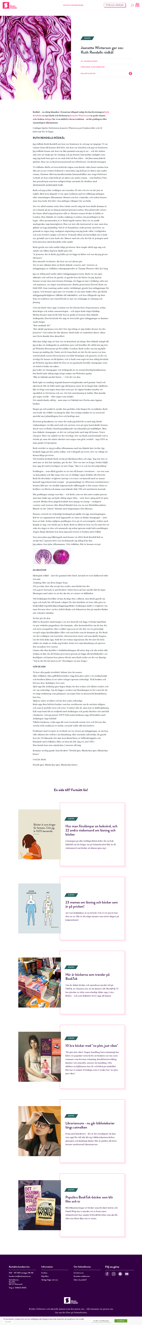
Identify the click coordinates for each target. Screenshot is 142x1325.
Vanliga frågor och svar (49, 1279)
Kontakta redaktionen (82, 1276)
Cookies (44, 1272)
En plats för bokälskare (73, 5)
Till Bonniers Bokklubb (115, 5)
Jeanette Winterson (79, 116)
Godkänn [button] (120, 1321)
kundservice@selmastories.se (20, 1276)
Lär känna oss (79, 1272)
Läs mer (8, 1322)
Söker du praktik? (80, 1279)
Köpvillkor (45, 1276)
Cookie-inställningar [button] (101, 1321)
